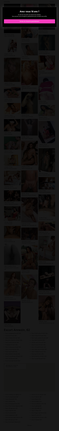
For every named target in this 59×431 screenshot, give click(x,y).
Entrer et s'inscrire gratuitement (29, 21)
